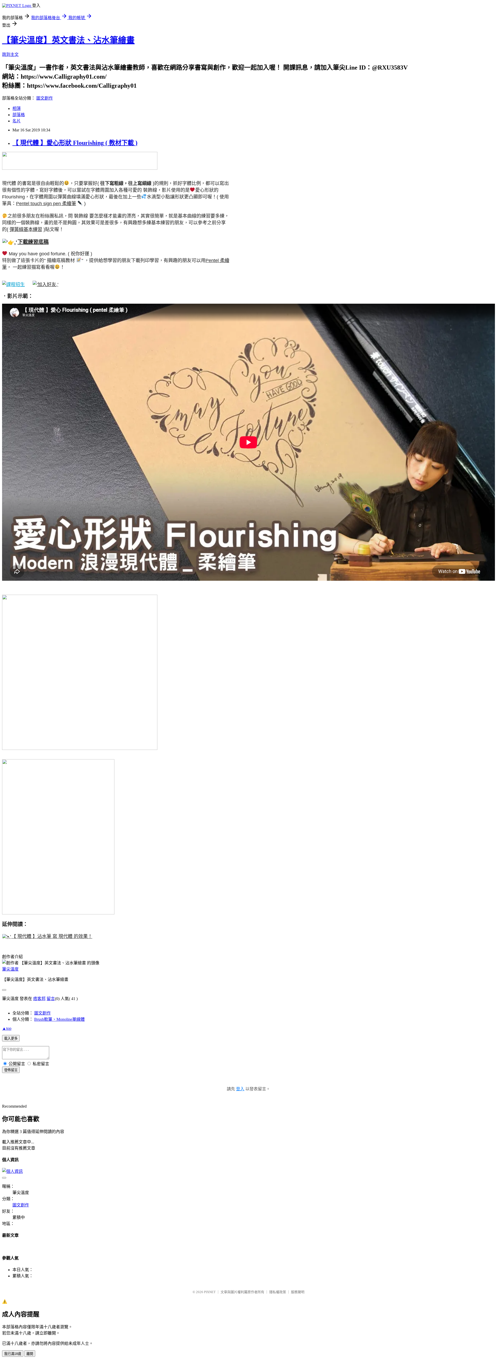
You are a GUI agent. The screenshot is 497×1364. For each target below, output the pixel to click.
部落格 (18, 115)
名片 (16, 121)
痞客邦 (39, 998)
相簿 (16, 108)
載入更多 (11, 1038)
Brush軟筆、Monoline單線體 (59, 1019)
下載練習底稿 (33, 242)
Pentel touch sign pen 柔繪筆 (46, 203)
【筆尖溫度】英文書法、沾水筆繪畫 (68, 40)
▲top (6, 1028)
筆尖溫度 (10, 969)
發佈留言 (11, 1070)
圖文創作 (44, 98)
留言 (51, 998)
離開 (29, 1354)
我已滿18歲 (12, 1354)
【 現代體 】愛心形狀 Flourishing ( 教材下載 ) (74, 142)
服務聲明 (297, 1292)
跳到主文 (10, 54)
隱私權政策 (277, 1292)
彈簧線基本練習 (26, 229)
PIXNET (210, 1292)
